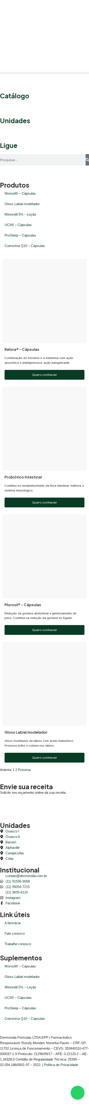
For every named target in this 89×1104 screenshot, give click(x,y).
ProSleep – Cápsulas (20, 235)
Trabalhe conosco (18, 944)
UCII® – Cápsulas (18, 225)
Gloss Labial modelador (22, 204)
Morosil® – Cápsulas (20, 193)
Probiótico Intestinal (23, 477)
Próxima (24, 770)
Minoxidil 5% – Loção (20, 214)
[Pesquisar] (87, 159)
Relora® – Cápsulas (22, 349)
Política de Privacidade (61, 1065)
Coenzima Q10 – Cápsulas (25, 246)
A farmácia (13, 923)
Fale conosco (15, 933)
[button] (44, 73)
